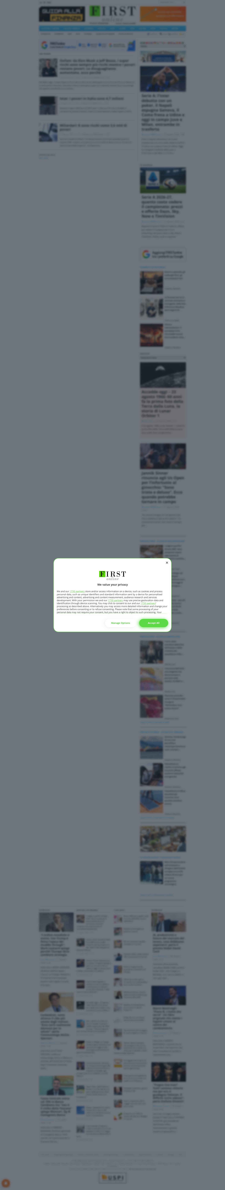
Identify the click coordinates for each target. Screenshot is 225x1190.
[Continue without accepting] (167, 564)
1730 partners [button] (77, 591)
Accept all (153, 622)
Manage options (120, 622)
